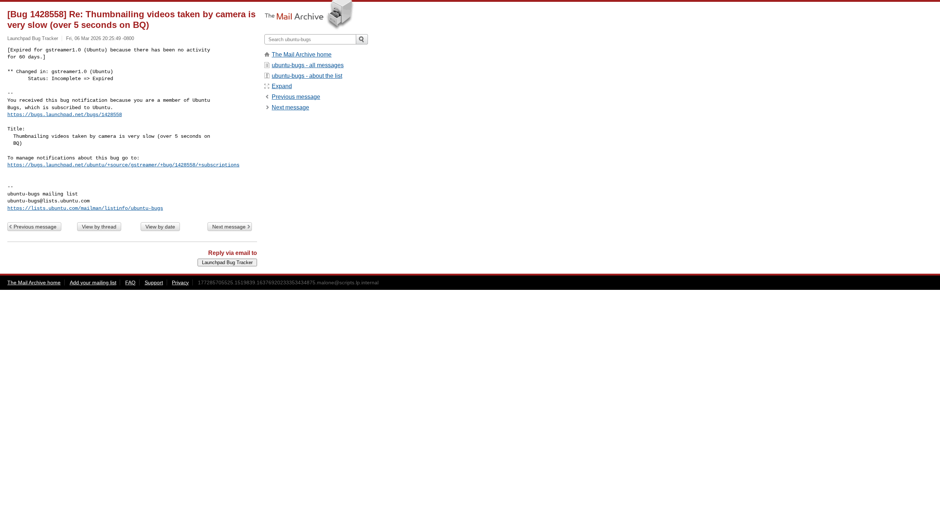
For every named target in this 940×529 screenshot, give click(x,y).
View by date (160, 227)
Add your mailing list (93, 282)
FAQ (130, 282)
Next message (229, 227)
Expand (282, 86)
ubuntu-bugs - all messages (308, 65)
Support (154, 282)
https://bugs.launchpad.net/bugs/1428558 (64, 115)
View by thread (99, 227)
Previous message (35, 227)
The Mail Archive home (302, 54)
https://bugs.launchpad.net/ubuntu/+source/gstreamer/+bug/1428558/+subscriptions (123, 165)
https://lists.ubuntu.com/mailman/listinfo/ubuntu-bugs (85, 208)
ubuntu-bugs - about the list (307, 76)
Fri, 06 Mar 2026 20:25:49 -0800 (100, 38)
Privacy (180, 282)
